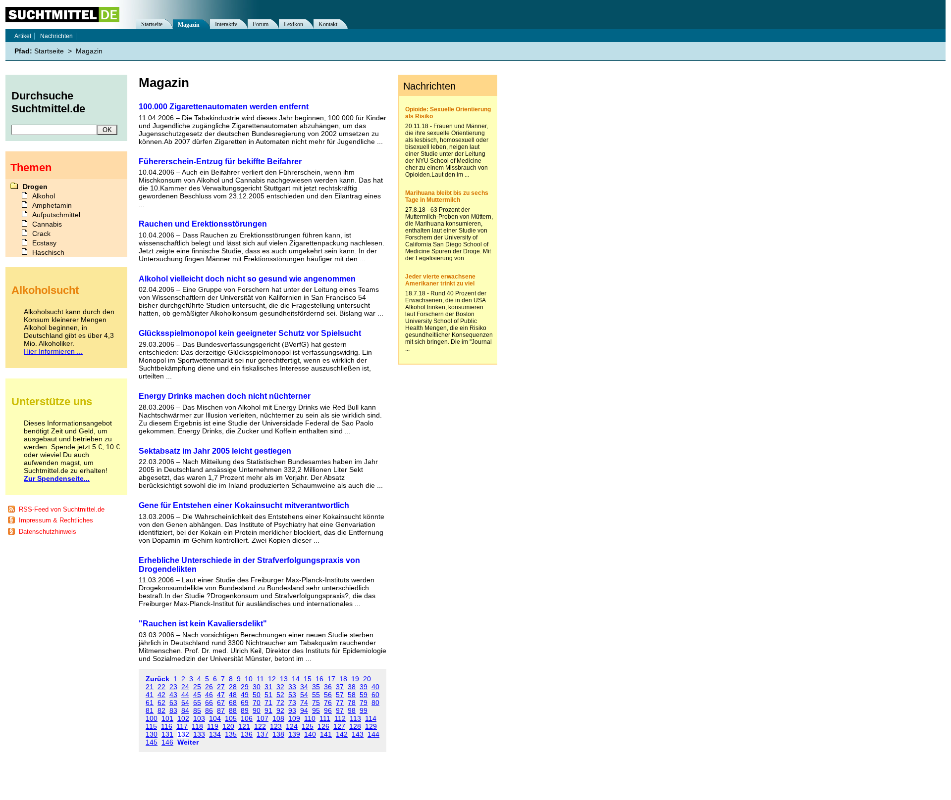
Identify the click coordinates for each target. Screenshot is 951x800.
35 (316, 687)
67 (221, 702)
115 (151, 726)
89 (245, 710)
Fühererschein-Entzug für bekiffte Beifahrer (220, 161)
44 (185, 695)
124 (292, 726)
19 (355, 679)
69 (245, 702)
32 (280, 687)
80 (375, 702)
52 (280, 695)
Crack (41, 233)
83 (173, 710)
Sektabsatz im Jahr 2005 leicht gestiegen (215, 451)
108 (278, 718)
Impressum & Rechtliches (56, 520)
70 (257, 702)
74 (304, 702)
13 (284, 679)
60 (375, 695)
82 (161, 710)
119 (212, 726)
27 (221, 687)
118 (197, 726)
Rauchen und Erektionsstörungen (203, 224)
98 (352, 710)
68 (233, 702)
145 (152, 742)
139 (294, 734)
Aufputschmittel (56, 215)
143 (358, 734)
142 (342, 734)
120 (228, 726)
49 (245, 695)
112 (340, 718)
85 (197, 710)
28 (233, 687)
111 (324, 718)
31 (268, 687)
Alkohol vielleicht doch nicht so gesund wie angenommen (247, 279)
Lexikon (293, 24)
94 (304, 710)
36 (328, 687)
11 (260, 679)
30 (257, 687)
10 (249, 679)
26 (209, 687)
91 (268, 710)
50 (257, 695)
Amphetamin (52, 205)
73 (292, 702)
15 (308, 679)
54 (304, 695)
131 (167, 734)
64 (185, 702)
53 (292, 695)
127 (339, 726)
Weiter (188, 742)
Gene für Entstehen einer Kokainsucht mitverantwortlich (244, 505)
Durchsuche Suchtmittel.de (48, 102)
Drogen (35, 186)
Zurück (157, 679)
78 (352, 702)
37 (340, 687)
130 (152, 734)
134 (215, 734)
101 (167, 718)
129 (371, 726)
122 (260, 726)
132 (183, 734)
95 (316, 710)
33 (292, 687)
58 (352, 695)
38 (352, 687)
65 (197, 702)
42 (161, 695)
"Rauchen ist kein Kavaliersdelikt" (203, 623)
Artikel (22, 36)
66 (209, 702)
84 (185, 710)
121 (244, 726)
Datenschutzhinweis (47, 531)
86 (209, 710)
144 (373, 734)
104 (215, 718)
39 (364, 687)
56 (328, 695)
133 (199, 734)
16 (319, 679)
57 (340, 695)
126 (323, 726)
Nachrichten (56, 36)
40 (375, 687)
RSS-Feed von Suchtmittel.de (62, 509)
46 (209, 695)
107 (262, 718)
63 (173, 702)
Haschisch (48, 252)
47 (221, 695)
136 (247, 734)
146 (167, 742)
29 (245, 687)
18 (343, 679)
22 (161, 687)
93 (292, 710)
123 (276, 726)
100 (152, 718)
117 (182, 726)
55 (316, 695)
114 (370, 718)
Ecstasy (44, 243)
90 (257, 710)
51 (268, 695)
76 (328, 702)
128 (355, 726)
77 (340, 702)
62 (161, 702)
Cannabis (47, 224)
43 (173, 695)
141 (326, 734)
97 (340, 710)
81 (150, 710)
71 (268, 702)
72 (280, 702)
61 (150, 702)
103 (199, 718)
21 (150, 687)
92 (280, 710)
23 (173, 687)
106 (247, 718)
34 (304, 687)
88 (233, 710)
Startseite (151, 24)
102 (183, 718)
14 (296, 679)
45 (197, 695)
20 (367, 679)
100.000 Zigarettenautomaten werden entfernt (224, 106)
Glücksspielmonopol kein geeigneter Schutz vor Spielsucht (250, 333)
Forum (260, 24)
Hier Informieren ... (53, 351)
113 (355, 718)
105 (231, 718)
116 (166, 726)
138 (278, 734)
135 (231, 734)
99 (364, 710)
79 (364, 702)
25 (197, 687)
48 (233, 695)
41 (150, 695)
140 (310, 734)
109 (294, 718)
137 (262, 734)
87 (221, 710)
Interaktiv (226, 24)
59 (364, 695)
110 (310, 718)
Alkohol (43, 196)
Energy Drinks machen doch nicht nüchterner (225, 396)
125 (308, 726)
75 (316, 702)
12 (272, 679)
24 (185, 687)
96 (328, 710)
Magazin (189, 24)
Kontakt (327, 24)
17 (331, 679)
